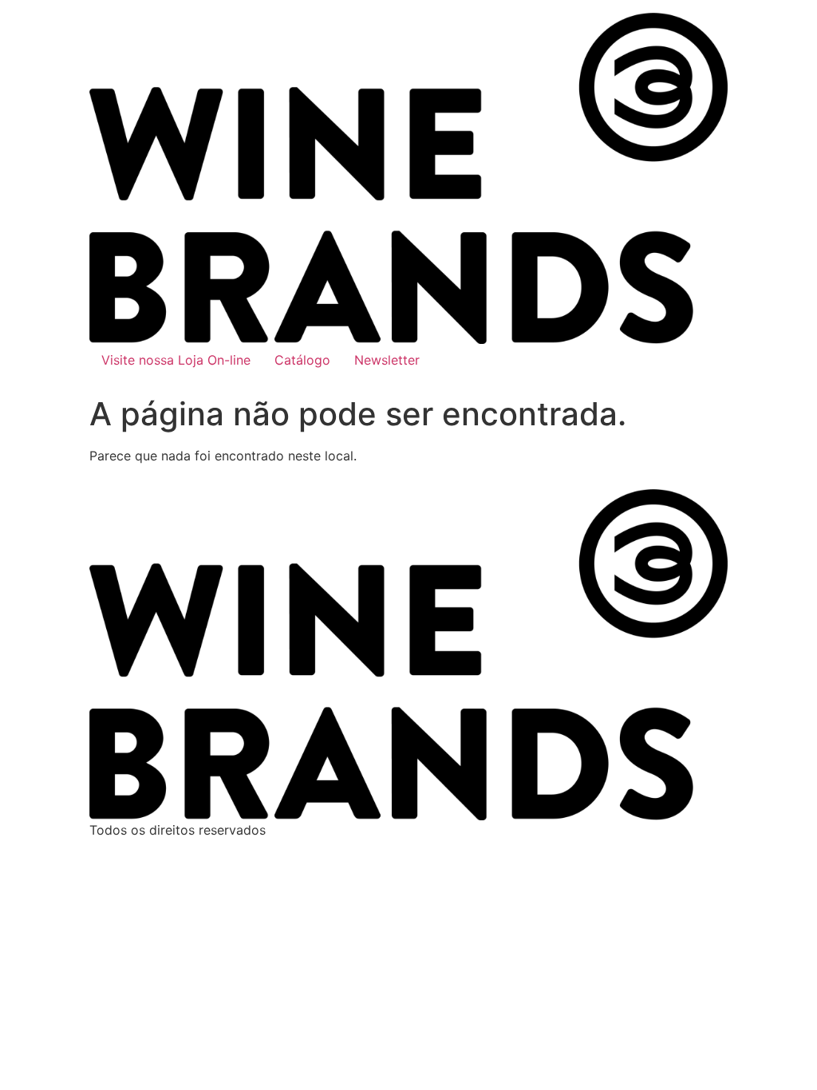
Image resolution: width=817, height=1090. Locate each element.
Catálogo (302, 360)
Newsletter (387, 360)
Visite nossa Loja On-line (176, 360)
